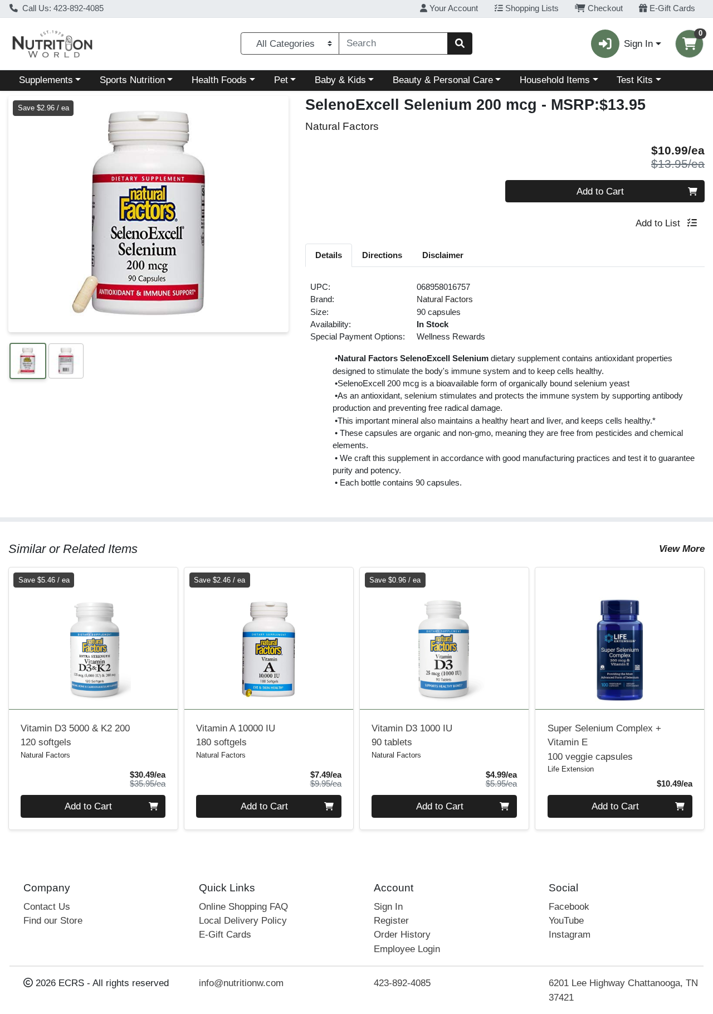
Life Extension (571, 769)
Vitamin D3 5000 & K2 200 (75, 735)
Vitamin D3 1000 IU (412, 735)
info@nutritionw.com (241, 983)
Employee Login (407, 949)
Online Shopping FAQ (243, 906)
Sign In (388, 906)
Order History (402, 934)
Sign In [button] (638, 43)
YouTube (566, 920)
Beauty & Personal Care (443, 80)
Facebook (569, 906)
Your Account (452, 8)
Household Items (555, 80)
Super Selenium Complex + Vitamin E (604, 742)
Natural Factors (445, 299)
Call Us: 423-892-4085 (62, 8)
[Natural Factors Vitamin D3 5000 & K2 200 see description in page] (93, 638)
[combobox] (393, 43)
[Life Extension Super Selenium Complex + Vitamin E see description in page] (619, 638)
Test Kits (635, 80)
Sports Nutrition (132, 80)
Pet (281, 80)
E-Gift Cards (671, 8)
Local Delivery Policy (243, 920)
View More (682, 549)
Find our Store (52, 920)
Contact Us (46, 906)
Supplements (46, 80)
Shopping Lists (531, 8)
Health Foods (219, 80)
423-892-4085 (402, 983)
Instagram (569, 934)
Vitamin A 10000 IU (235, 735)
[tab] (328, 255)
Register (391, 920)
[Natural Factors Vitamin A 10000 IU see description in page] (269, 638)
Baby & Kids (340, 80)
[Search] (459, 43)
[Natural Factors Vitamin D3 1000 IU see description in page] (444, 638)
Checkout (604, 8)
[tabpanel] (505, 389)
